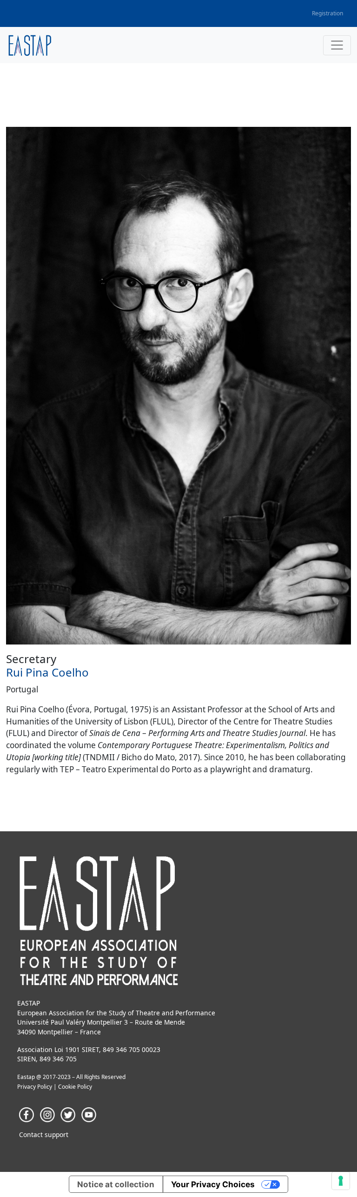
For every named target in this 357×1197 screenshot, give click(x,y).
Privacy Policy (34, 1087)
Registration (327, 13)
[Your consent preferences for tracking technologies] (341, 1181)
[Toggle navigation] (337, 45)
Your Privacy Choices (213, 1184)
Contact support (43, 1134)
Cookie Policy (75, 1087)
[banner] (30, 45)
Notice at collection (115, 1184)
